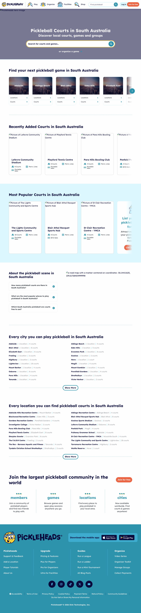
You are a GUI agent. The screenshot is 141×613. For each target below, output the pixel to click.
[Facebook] (52, 584)
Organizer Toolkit (123, 562)
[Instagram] (61, 584)
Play (36, 4)
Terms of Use (32, 594)
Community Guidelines (117, 594)
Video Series (121, 556)
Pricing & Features (49, 556)
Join (133, 4)
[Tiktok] (70, 584)
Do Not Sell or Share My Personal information (70, 597)
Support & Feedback (13, 556)
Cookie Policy (64, 594)
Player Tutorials (11, 567)
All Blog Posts (84, 573)
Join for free (124, 479)
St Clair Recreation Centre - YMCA (94, 229)
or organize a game (69, 51)
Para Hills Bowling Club (97, 159)
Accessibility (17, 594)
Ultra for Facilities (49, 573)
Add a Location (11, 562)
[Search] (116, 4)
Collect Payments (123, 573)
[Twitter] (79, 584)
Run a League (84, 556)
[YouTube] (89, 584)
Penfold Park (127, 159)
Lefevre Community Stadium (22, 161)
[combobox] (101, 4)
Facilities (67, 4)
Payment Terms (80, 594)
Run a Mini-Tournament (89, 567)
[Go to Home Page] (12, 4)
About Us (8, 573)
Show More (70, 387)
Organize (51, 4)
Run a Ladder (84, 562)
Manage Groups (122, 567)
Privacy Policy (48, 594)
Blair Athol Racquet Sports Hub (58, 229)
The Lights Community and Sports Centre (24, 229)
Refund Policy (97, 594)
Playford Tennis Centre (60, 159)
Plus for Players (48, 562)
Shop (83, 4)
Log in (123, 4)
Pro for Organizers (49, 567)
